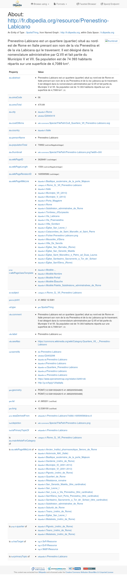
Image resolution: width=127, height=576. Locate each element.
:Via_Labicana (48, 216)
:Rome (45, 111)
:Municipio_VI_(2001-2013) (55, 468)
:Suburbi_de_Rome (51, 507)
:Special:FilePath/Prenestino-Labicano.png (64, 422)
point (14, 299)
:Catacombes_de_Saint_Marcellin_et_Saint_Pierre (66, 231)
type (12, 307)
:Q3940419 (46, 115)
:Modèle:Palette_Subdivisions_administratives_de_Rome (69, 285)
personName (17, 137)
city (12, 111)
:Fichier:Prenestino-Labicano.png (58, 235)
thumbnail (15, 152)
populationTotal (18, 144)
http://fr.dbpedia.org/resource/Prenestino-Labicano (58, 23)
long (12, 408)
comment (15, 314)
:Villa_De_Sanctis (50, 243)
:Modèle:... (47, 269)
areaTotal (15, 104)
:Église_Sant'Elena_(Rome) (55, 262)
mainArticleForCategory (22, 440)
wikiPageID (16, 159)
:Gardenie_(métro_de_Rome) (56, 461)
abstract (14, 77)
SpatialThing (32, 32)
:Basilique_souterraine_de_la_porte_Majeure (64, 181)
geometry (15, 389)
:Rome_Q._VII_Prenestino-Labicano (60, 185)
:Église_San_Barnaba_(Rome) (56, 247)
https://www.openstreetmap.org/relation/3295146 (62, 378)
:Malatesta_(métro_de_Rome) (56, 519)
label (13, 334)
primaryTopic (19, 556)
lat (12, 401)
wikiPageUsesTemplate (21, 271)
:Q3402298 (46, 355)
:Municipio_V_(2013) (52, 196)
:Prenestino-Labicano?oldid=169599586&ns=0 (65, 415)
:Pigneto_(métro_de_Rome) (55, 472)
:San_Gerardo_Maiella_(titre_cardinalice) (62, 484)
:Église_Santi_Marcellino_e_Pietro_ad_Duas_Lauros (67, 254)
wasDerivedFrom (19, 415)
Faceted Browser (87, 3)
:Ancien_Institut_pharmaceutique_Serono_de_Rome (67, 449)
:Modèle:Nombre (50, 273)
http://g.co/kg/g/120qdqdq (50, 382)
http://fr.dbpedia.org (70, 32)
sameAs (14, 351)
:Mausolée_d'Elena (51, 239)
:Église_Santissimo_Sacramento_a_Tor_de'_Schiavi (67, 258)
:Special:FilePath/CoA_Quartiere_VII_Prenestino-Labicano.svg (74, 122)
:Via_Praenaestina (51, 219)
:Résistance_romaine (52, 480)
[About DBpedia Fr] (17, 4)
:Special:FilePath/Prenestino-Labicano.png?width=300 (70, 152)
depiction (15, 422)
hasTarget (17, 541)
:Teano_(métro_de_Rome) (55, 511)
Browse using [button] (40, 3)
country (14, 130)
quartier (17, 526)
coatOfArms (16, 122)
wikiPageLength (18, 166)
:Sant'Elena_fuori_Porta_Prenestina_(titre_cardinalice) (68, 495)
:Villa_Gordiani (49, 223)
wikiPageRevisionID (20, 173)
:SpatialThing (46, 307)
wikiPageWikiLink (19, 181)
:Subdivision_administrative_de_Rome (60, 208)
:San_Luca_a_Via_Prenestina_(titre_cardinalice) (65, 491)
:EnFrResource (47, 545)
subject (14, 292)
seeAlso (14, 341)
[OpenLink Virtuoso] (38, 568)
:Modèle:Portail (49, 277)
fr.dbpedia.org (107, 32)
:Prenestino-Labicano (49, 351)
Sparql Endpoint (111, 3)
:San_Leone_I (48, 488)
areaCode (15, 97)
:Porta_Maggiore (50, 200)
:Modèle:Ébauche (50, 281)
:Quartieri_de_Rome (52, 476)
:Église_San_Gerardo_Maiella (56, 250)
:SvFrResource (47, 541)
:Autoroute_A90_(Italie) (53, 453)
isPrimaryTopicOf (19, 430)
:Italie (44, 130)
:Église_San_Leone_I (52, 227)
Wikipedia (42, 572)
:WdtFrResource (48, 549)
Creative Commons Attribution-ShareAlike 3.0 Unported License (89, 572)
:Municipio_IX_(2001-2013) (55, 464)
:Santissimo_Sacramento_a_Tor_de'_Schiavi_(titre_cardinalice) (73, 499)
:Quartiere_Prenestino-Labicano (58, 367)
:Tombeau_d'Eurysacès (53, 212)
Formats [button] (60, 3)
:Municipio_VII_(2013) (52, 192)
